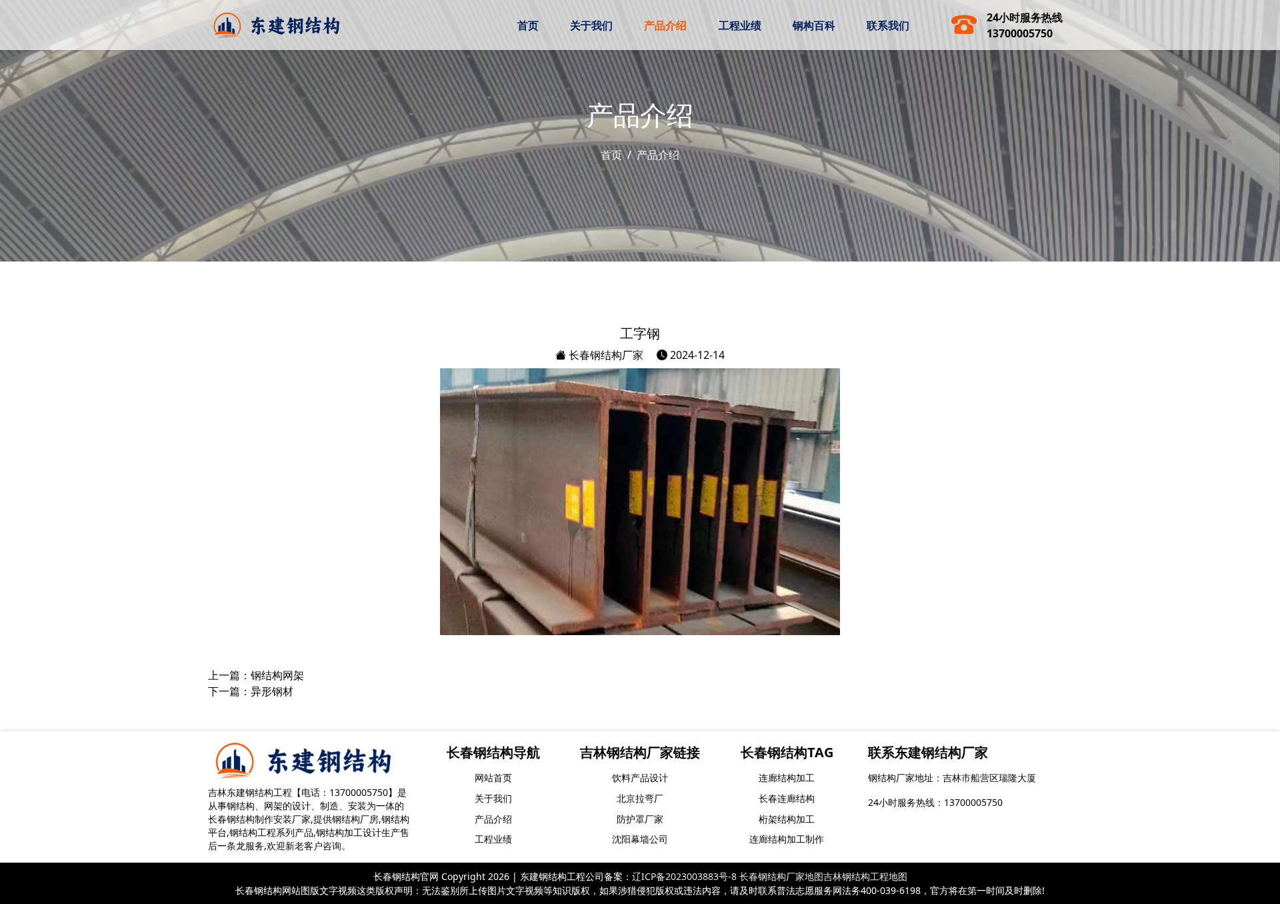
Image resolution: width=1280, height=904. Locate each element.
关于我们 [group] (493, 798)
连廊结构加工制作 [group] (786, 839)
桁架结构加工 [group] (787, 819)
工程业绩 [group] (493, 839)
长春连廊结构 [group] (787, 798)
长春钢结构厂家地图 (781, 876)
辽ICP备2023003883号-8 (684, 876)
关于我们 (591, 25)
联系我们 (888, 25)
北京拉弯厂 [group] (640, 798)
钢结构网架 (277, 675)
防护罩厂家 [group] (640, 819)
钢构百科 (814, 25)
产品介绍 (665, 25)
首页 (528, 25)
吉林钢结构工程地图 (865, 876)
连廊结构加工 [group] (787, 777)
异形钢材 (272, 691)
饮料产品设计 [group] (640, 777)
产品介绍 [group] (493, 819)
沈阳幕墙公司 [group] (640, 839)
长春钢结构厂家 (604, 355)
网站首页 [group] (493, 777)
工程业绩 (740, 25)
